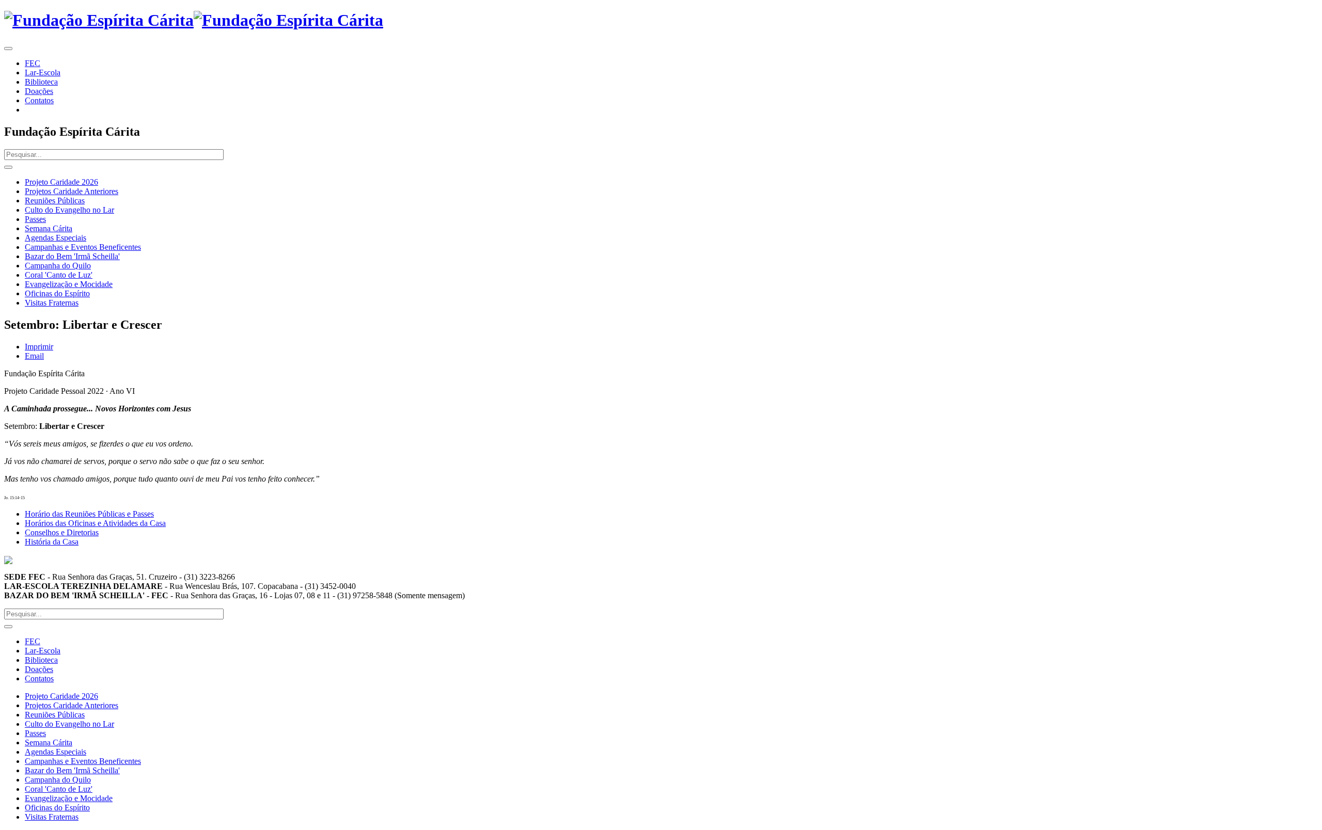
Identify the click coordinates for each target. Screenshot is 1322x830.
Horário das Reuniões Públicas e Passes (89, 513)
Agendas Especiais (55, 237)
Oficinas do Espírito (57, 293)
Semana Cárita (48, 228)
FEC (32, 63)
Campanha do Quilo (58, 265)
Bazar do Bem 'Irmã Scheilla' (72, 256)
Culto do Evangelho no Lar (69, 209)
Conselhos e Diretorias (62, 532)
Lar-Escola (42, 72)
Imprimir (39, 346)
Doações (39, 91)
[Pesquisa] (8, 167)
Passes (35, 219)
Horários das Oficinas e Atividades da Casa (95, 523)
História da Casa (51, 541)
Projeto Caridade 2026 (61, 182)
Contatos (39, 100)
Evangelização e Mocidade (69, 284)
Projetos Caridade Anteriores (71, 191)
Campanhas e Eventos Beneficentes (83, 247)
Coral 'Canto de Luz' (58, 274)
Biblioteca (41, 81)
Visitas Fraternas (51, 302)
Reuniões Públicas (55, 200)
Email (34, 356)
